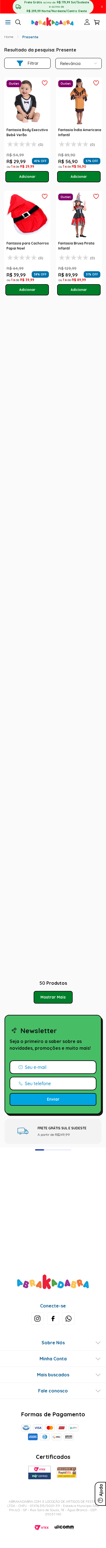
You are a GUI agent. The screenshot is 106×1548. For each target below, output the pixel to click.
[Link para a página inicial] (8, 36)
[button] (8, 22)
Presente (30, 37)
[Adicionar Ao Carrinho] (27, 176)
